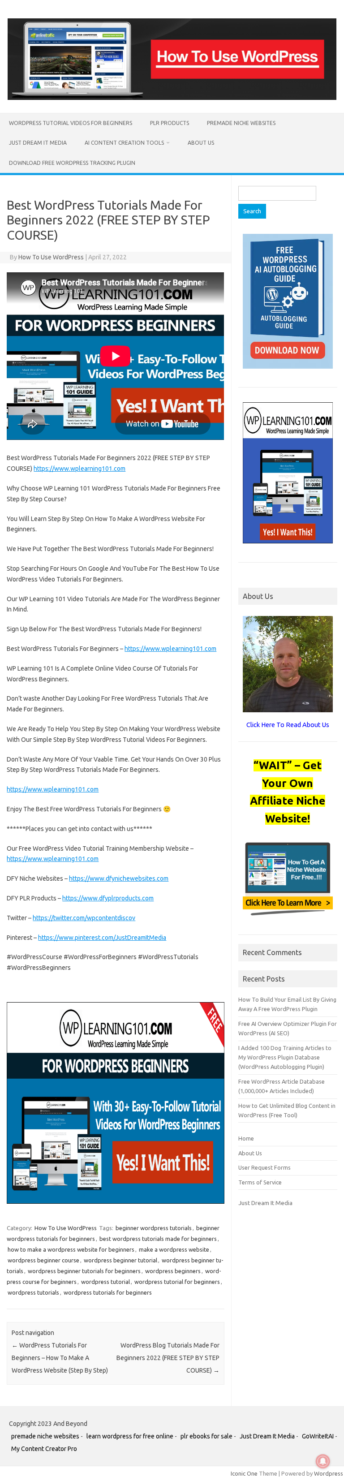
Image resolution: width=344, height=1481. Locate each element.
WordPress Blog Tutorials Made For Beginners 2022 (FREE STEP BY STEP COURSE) (167, 1358)
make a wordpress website (174, 1249)
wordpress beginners (173, 1271)
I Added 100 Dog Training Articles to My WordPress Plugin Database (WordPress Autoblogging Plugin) (284, 1057)
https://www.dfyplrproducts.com (108, 898)
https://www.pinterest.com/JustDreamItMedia (102, 937)
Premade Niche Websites (241, 123)
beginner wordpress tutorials (154, 1228)
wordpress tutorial (105, 1282)
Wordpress (328, 1473)
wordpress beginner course (43, 1260)
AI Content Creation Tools (124, 143)
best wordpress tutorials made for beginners (158, 1239)
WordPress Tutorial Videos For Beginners (70, 123)
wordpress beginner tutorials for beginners (84, 1271)
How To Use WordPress (51, 257)
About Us (201, 143)
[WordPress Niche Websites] (172, 97)
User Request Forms (264, 1167)
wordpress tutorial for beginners (177, 1282)
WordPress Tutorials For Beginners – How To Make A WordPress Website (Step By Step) (60, 1358)
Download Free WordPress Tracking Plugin (72, 163)
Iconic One (244, 1473)
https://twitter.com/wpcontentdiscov (84, 917)
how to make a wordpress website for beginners (71, 1249)
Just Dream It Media (38, 143)
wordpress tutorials (33, 1292)
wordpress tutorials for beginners (108, 1292)
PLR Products (169, 123)
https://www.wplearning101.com (79, 468)
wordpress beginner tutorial (120, 1260)
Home (246, 1138)
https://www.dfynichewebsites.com (118, 878)
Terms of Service (260, 1182)
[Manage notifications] (323, 1461)
